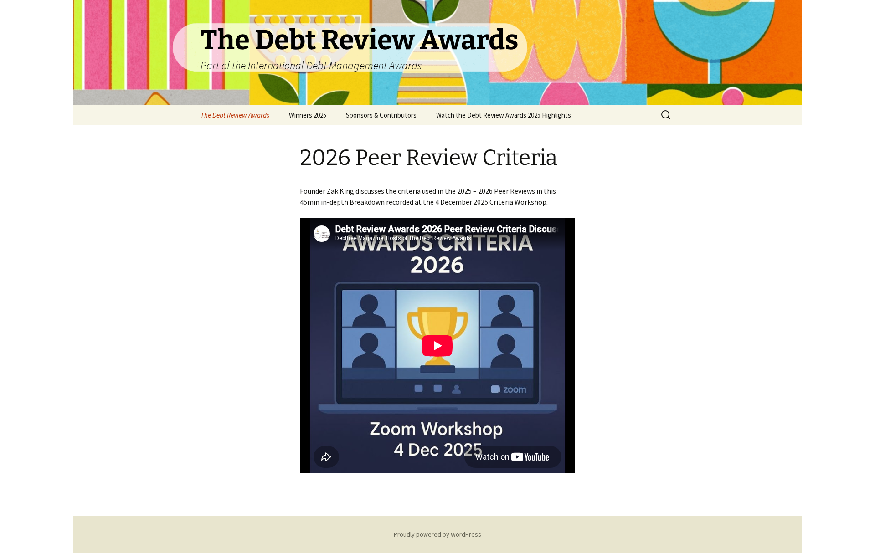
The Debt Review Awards (235, 115)
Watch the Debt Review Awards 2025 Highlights (503, 115)
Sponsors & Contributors (381, 115)
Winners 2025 (307, 115)
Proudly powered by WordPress (437, 534)
